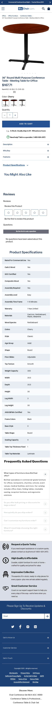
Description (7, 144)
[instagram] (28, 627)
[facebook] (20, 627)
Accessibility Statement (22, 682)
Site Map (35, 682)
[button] (26, 47)
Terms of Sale (34, 679)
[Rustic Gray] (22, 102)
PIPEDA (12, 679)
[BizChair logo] (26, 8)
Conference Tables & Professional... (26, 699)
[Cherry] (5, 102)
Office (4, 16)
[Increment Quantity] (15, 115)
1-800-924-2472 (39, 137)
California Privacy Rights (13, 676)
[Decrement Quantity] (4, 115)
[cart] (48, 10)
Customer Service (10, 648)
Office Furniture (13, 16)
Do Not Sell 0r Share (30, 676)
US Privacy (36, 673)
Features (6, 157)
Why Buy (6, 151)
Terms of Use (22, 679)
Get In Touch (7, 658)
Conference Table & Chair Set (26, 703)
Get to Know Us (9, 638)
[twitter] (13, 627)
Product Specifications (14, 165)
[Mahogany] (13, 102)
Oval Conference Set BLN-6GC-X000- (26, 695)
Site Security (13, 673)
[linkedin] (35, 627)
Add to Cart (26, 124)
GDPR (42, 676)
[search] (43, 8)
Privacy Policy (25, 673)
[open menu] (3, 8)
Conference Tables (26, 16)
